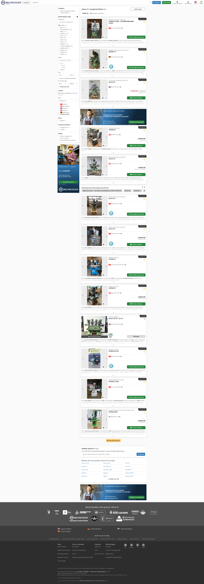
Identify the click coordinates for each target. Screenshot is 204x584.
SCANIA (63, 52)
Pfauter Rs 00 (129, 476)
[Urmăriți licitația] (144, 319)
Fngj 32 (105, 476)
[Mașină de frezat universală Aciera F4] (94, 166)
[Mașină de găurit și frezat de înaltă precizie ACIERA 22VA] (94, 419)
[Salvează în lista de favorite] (144, 22)
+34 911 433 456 (65, 531)
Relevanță (138, 9)
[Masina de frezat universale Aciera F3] (94, 236)
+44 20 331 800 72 (66, 529)
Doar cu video (64, 138)
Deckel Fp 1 (137, 191)
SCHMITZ (64, 44)
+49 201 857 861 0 (96, 529)
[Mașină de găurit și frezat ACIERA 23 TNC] (94, 389)
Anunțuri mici (65, 127)
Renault (63, 50)
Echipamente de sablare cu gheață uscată (73, 539)
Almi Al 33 (84, 476)
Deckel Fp (128, 191)
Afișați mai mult (114, 479)
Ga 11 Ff (127, 466)
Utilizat (63, 120)
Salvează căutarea (114, 440)
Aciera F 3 (84, 466)
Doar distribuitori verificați (68, 140)
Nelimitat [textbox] (63, 100)
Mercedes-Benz (66, 29)
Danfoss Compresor (122, 539)
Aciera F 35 (85, 470)
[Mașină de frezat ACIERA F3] (94, 266)
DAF (63, 37)
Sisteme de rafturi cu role (107, 539)
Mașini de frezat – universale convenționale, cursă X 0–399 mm (102, 191)
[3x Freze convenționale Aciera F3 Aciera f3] (94, 89)
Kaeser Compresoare (92, 539)
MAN (63, 31)
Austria (65, 110)
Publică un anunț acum (136, 122)
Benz (63, 27)
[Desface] (113, 45)
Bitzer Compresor (134, 539)
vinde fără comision (68, 182)
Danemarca (66, 106)
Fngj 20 (105, 473)
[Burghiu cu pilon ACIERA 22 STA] (94, 358)
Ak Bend (84, 473)
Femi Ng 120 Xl (107, 470)
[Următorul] (106, 29)
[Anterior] (82, 29)
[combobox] (68, 100)
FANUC (63, 54)
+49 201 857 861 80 (126, 529)
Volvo (63, 42)
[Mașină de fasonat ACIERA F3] (94, 137)
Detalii (137, 336)
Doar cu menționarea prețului (68, 78)
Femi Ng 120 (107, 466)
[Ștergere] (150, 2)
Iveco (63, 35)
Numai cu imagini (66, 136)
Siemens (64, 33)
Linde (63, 40)
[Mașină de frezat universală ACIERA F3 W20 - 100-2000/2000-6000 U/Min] (94, 29)
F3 (63, 65)
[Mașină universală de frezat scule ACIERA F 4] (94, 59)
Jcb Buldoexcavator (54, 539)
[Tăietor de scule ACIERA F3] (94, 295)
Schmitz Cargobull (66, 46)
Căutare (157, 2)
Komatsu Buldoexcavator (148, 539)
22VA (62, 70)
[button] (201, 2)
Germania (65, 112)
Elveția (64, 104)
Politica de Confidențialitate (86, 580)
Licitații (63, 129)
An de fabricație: (62, 81)
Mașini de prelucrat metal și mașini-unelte (67, 11)
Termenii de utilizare (99, 580)
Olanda (65, 108)
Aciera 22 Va (85, 463)
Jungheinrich (65, 48)
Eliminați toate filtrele (97, 13)
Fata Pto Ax (106, 463)
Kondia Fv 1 (128, 470)
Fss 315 (127, 463)
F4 (63, 67)
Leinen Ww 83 (129, 473)
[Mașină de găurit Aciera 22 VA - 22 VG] (94, 326)
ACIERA (63, 25)
